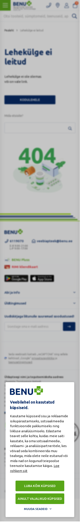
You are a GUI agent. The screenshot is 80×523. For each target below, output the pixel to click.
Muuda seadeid (35, 508)
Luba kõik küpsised (40, 486)
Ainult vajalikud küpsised (40, 498)
